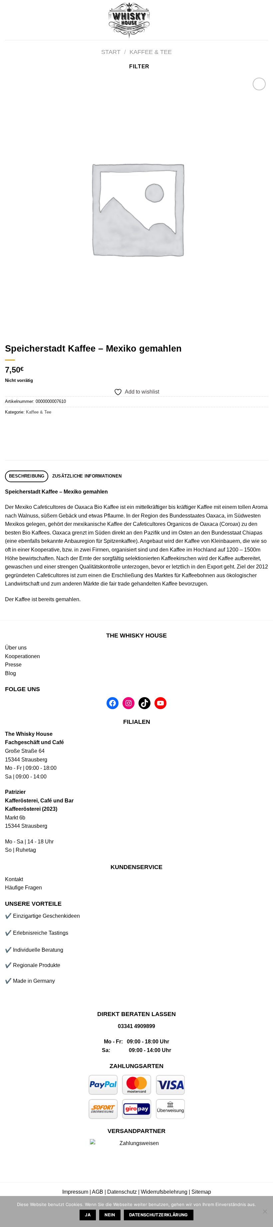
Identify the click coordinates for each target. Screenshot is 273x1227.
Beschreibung (27, 476)
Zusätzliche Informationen (87, 476)
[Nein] (264, 1213)
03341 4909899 (136, 1026)
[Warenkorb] (264, 20)
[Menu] (9, 20)
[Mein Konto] (242, 20)
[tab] (26, 476)
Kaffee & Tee (151, 51)
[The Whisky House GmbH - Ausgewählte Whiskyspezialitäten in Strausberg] (130, 20)
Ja (88, 1214)
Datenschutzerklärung (158, 1214)
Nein (110, 1214)
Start (111, 51)
